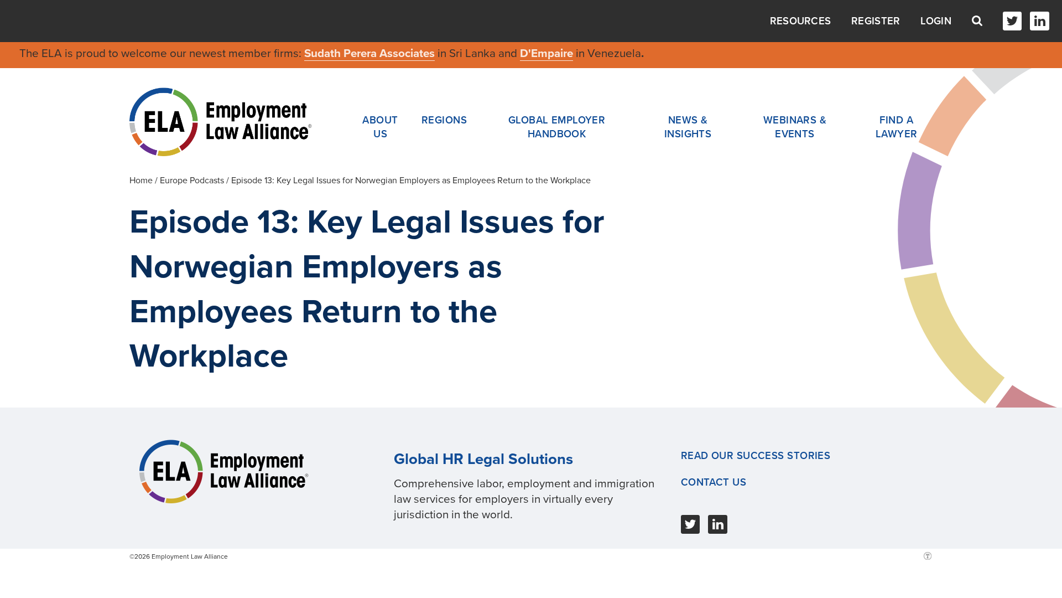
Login (935, 21)
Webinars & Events (794, 127)
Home (141, 180)
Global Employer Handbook (557, 127)
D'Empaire (546, 53)
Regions (444, 120)
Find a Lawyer (897, 127)
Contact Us (713, 482)
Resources (800, 21)
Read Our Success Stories (756, 456)
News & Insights (688, 127)
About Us (380, 127)
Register (875, 21)
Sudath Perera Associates (369, 53)
